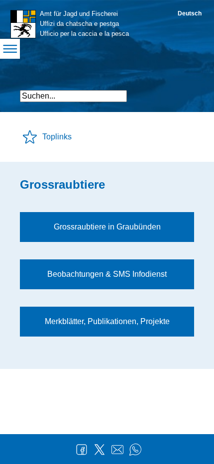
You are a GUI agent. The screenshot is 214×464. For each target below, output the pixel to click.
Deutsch (190, 13)
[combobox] (73, 96)
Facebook (81, 449)
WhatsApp (135, 449)
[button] (185, 92)
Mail (117, 449)
